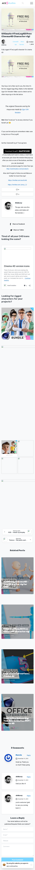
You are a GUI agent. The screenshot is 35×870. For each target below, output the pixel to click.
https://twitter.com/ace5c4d (17, 180)
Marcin (19, 755)
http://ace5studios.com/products (17, 169)
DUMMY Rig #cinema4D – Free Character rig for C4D (15, 584)
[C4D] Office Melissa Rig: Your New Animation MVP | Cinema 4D (16, 721)
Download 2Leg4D (11, 151)
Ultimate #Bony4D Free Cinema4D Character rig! (16, 630)
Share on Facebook (19, 224)
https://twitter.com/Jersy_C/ (17, 185)
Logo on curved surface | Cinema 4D (16, 674)
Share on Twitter (18, 230)
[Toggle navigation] (32, 3)
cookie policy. (13, 866)
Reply (29, 755)
